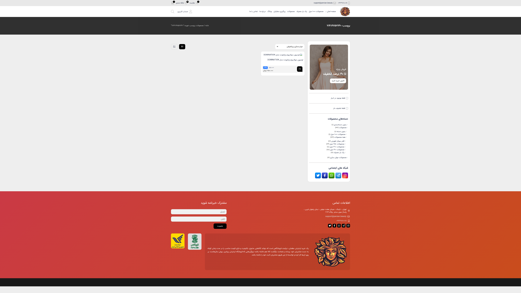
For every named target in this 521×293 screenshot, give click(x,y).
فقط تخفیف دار (339, 108)
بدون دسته (341, 131)
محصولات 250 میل (337, 144)
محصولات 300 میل (337, 147)
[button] (184, 11)
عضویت (220, 226)
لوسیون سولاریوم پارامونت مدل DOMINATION (285, 59)
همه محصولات (339, 137)
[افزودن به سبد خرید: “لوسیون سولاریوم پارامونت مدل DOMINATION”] (299, 69)
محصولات (291, 11)
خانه (207, 25)
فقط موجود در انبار (338, 98)
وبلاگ (269, 11)
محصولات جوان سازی (338, 157)
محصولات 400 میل (337, 149)
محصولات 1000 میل (316, 11)
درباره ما (262, 11)
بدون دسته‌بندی (340, 124)
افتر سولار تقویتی (337, 141)
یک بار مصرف (301, 11)
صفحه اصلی (331, 11)
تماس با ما (253, 11)
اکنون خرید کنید (338, 80)
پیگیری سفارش (279, 11)
